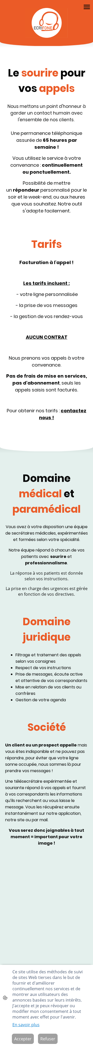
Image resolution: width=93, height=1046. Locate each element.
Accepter (23, 1039)
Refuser (47, 1039)
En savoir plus (26, 1025)
